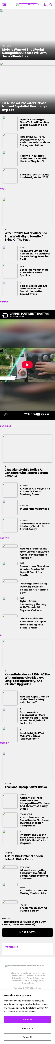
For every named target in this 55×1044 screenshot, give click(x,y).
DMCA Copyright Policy (34, 981)
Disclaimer (17, 981)
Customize (27, 1028)
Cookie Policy (28, 983)
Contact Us (40, 976)
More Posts (27, 932)
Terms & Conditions (35, 978)
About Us (15, 973)
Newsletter (26, 973)
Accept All (28, 1019)
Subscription (38, 973)
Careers (29, 976)
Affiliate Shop (18, 976)
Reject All (27, 1037)
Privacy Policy (18, 978)
